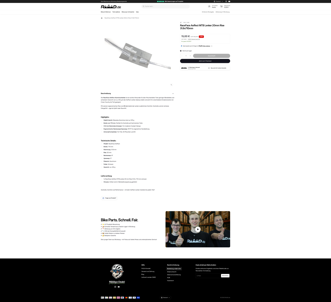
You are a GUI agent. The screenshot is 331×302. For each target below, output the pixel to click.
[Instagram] (226, 1)
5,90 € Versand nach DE (194, 39)
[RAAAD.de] (111, 6)
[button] (138, 94)
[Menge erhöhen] (190, 56)
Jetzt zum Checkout (205, 61)
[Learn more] (211, 46)
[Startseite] (102, 18)
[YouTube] (229, 1)
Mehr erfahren (206, 46)
